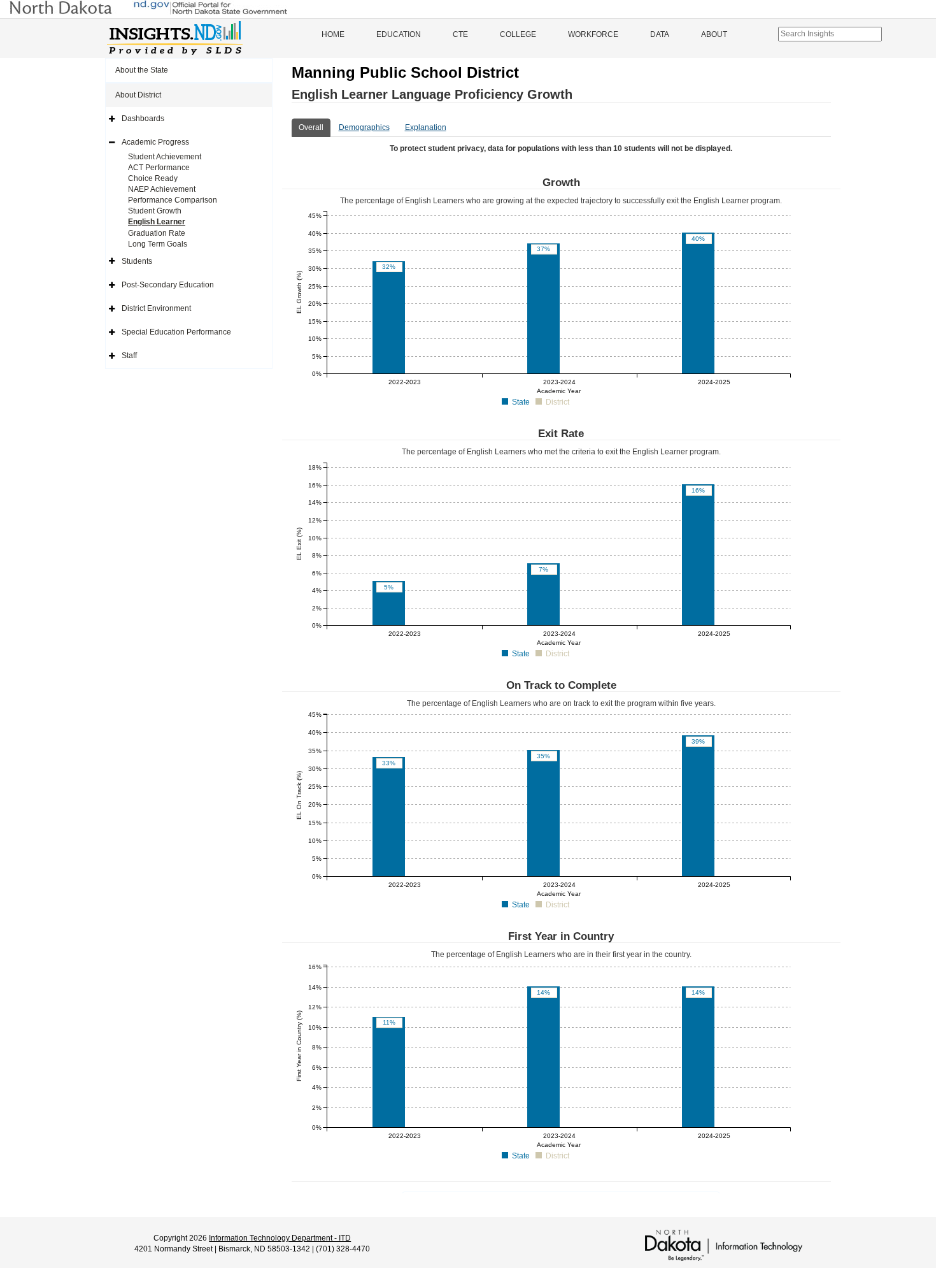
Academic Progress (155, 142)
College (518, 34)
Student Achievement (164, 156)
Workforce (593, 34)
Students (137, 261)
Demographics (364, 127)
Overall (311, 127)
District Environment (156, 308)
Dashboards (143, 118)
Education (398, 34)
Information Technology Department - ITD (280, 1238)
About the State (141, 70)
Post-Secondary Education (168, 284)
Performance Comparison (172, 200)
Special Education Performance (176, 332)
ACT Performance (159, 167)
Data (659, 34)
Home (333, 34)
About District (138, 94)
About (714, 34)
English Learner (156, 221)
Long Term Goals (157, 244)
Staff (129, 355)
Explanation (425, 127)
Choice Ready (153, 178)
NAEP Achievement (161, 189)
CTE (460, 34)
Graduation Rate (156, 233)
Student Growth (154, 210)
